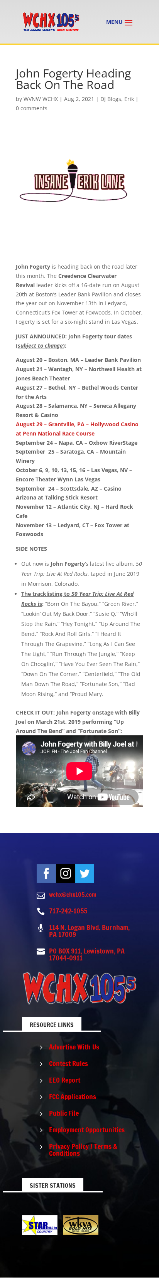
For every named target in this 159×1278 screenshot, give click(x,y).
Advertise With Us (74, 1047)
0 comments (31, 108)
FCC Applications (72, 1096)
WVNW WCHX (41, 99)
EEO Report (64, 1080)
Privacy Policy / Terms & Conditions (83, 1149)
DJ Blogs (110, 99)
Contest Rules (68, 1063)
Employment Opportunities (87, 1130)
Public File (64, 1113)
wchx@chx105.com (72, 894)
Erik (129, 99)
